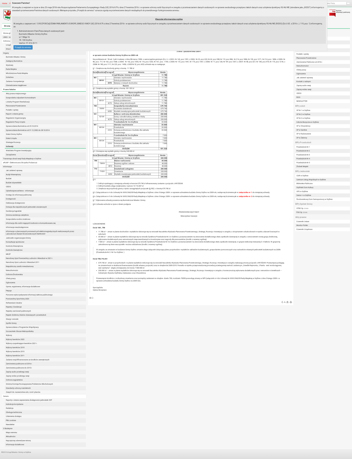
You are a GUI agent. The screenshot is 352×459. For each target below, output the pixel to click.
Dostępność (11, 199)
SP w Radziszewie (303, 134)
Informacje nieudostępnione (17, 227)
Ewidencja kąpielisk (14, 211)
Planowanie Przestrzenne (16, 106)
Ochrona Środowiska (14, 274)
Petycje (9, 291)
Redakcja (9, 408)
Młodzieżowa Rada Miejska (17, 73)
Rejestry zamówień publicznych (18, 311)
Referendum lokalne (14, 303)
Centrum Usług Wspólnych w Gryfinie (311, 180)
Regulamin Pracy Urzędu (15, 122)
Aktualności (10, 436)
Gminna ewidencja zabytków (17, 215)
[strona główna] (287, 302)
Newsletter (10, 424)
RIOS (298, 97)
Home (4, 3)
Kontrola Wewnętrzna (14, 246)
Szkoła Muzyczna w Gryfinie (307, 122)
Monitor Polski (302, 225)
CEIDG (8, 187)
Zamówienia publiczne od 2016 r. (19, 364)
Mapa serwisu (11, 432)
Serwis (6, 396)
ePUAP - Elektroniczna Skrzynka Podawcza (20, 163)
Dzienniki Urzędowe (304, 229)
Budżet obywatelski (13, 183)
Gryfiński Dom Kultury (304, 187)
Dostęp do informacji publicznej (18, 195)
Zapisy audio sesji (303, 85)
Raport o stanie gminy (14, 114)
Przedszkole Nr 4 (303, 159)
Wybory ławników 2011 (15, 356)
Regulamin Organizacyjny (16, 118)
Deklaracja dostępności (15, 203)
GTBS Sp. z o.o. (302, 208)
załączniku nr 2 (245, 196)
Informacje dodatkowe (15, 444)
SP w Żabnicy (301, 138)
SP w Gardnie (301, 130)
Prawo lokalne (9, 89)
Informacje (7, 167)
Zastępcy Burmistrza (14, 61)
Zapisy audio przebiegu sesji (17, 372)
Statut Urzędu (11, 138)
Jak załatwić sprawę (14, 170)
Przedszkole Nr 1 (303, 147)
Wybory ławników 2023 (15, 339)
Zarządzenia (11, 155)
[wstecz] (282, 302)
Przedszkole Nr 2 (303, 151)
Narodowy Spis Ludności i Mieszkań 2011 (22, 262)
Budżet (8, 178)
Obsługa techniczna (14, 412)
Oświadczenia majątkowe (16, 85)
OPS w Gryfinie (302, 191)
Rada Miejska (11, 69)
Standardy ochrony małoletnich (18, 388)
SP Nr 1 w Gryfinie (303, 110)
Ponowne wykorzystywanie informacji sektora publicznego (29, 295)
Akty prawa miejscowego (16, 94)
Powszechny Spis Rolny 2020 (17, 299)
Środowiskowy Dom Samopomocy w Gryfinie (314, 199)
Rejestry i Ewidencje (14, 307)
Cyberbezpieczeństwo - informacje (20, 191)
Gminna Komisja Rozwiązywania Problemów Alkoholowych (29, 384)
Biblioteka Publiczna (304, 183)
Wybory (9, 335)
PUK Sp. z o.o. (302, 212)
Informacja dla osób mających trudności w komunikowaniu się (31, 223)
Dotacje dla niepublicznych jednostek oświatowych (26, 207)
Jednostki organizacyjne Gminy (18, 238)
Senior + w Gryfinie (303, 195)
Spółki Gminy (11, 323)
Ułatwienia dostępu (13, 416)
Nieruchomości (12, 270)
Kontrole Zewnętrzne (14, 250)
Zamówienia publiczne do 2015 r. (19, 368)
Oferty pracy (11, 278)
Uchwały (9, 146)
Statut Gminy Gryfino (14, 134)
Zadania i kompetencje (15, 81)
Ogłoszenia (10, 283)
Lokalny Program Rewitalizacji (18, 102)
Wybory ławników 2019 (15, 347)
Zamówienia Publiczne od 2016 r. (309, 62)
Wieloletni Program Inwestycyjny (18, 150)
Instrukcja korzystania (14, 404)
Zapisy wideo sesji (303, 89)
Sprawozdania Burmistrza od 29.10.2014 (22, 126)
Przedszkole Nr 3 (303, 155)
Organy (6, 53)
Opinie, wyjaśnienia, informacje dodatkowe (23, 287)
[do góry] (285, 302)
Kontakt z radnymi (303, 81)
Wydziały (9, 65)
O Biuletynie (7, 428)
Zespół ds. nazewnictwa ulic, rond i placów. (23, 392)
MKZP (8, 254)
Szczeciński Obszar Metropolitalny (20, 331)
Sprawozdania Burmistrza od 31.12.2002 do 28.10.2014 (28, 130)
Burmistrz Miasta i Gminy (15, 57)
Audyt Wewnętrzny (13, 174)
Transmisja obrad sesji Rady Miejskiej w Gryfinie (22, 159)
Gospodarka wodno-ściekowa (18, 219)
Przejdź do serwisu (23, 47)
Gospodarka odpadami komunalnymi (21, 98)
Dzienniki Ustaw (302, 221)
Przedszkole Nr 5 (303, 163)
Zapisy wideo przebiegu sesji (17, 376)
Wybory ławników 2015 (15, 351)
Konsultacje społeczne (15, 242)
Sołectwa (9, 77)
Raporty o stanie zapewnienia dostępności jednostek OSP (29, 400)
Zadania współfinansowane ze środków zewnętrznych (27, 360)
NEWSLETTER (301, 101)
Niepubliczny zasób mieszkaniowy (20, 266)
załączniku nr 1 (245, 192)
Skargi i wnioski (12, 319)
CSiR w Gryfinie (302, 176)
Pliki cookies (11, 420)
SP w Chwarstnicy (303, 126)
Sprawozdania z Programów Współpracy (22, 327)
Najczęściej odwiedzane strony (18, 441)
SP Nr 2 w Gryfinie (303, 114)
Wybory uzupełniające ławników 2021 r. (21, 343)
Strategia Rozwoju (13, 142)
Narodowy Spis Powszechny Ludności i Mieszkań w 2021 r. (29, 258)
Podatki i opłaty (12, 110)
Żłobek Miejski (302, 166)
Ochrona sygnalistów (14, 380)
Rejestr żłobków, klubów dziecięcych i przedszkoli (26, 315)
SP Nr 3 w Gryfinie (303, 118)
